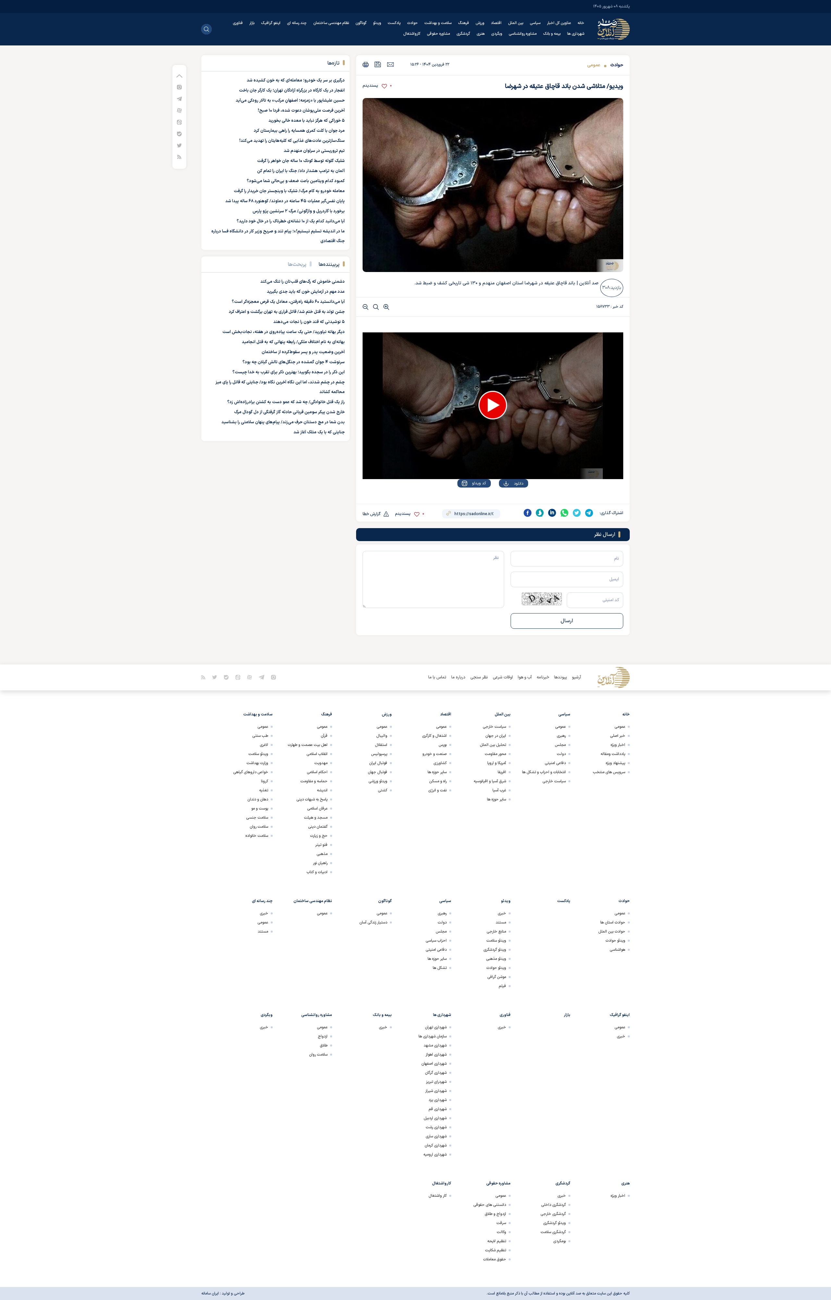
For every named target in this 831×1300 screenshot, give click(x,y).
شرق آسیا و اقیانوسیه (490, 781)
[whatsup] (564, 513)
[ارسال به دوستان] (390, 64)
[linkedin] (552, 513)
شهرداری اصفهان (434, 1064)
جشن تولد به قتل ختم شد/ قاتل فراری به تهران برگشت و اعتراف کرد (287, 312)
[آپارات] (179, 110)
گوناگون (360, 23)
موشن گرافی (496, 977)
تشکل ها (440, 968)
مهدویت (321, 763)
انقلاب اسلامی (317, 754)
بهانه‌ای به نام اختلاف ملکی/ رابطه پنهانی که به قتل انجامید (293, 342)
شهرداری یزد (437, 1100)
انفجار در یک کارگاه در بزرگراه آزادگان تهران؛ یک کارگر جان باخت (292, 90)
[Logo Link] (613, 29)
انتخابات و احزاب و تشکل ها (544, 772)
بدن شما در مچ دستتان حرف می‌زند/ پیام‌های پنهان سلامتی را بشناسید (283, 422)
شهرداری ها (575, 34)
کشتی (382, 790)
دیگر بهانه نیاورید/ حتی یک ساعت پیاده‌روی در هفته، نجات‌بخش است (283, 332)
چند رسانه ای (297, 23)
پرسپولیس (379, 754)
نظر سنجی (479, 677)
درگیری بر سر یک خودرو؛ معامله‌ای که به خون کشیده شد (296, 80)
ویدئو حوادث (615, 941)
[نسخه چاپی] (366, 64)
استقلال (381, 745)
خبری (502, 913)
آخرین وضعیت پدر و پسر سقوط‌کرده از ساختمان (303, 352)
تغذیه (263, 790)
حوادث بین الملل (611, 932)
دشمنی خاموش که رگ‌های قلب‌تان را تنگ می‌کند (302, 282)
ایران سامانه (210, 1293)
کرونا (264, 781)
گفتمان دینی (318, 827)
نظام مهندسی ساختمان (331, 23)
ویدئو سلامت (258, 754)
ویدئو (377, 23)
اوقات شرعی (503, 677)
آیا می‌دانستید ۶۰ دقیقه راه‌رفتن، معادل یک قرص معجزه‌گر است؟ (288, 302)
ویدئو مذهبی (496, 959)
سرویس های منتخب (609, 772)
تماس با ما (437, 677)
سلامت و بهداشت (438, 23)
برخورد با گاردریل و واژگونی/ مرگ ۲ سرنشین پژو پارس (299, 211)
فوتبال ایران (378, 763)
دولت (561, 754)
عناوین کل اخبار (559, 23)
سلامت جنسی (257, 818)
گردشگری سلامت (553, 1232)
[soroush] (540, 513)
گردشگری (463, 34)
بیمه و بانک (552, 34)
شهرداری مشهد (435, 1045)
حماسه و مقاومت (314, 781)
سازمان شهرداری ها (432, 1036)
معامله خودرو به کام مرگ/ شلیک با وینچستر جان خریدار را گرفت (289, 191)
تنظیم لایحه (496, 1241)
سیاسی (535, 23)
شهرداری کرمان (436, 1145)
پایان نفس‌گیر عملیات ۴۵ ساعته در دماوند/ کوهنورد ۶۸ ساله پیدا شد (285, 201)
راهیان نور (320, 863)
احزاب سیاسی (436, 941)
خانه (580, 23)
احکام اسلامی (317, 772)
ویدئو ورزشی (377, 781)
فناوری (238, 23)
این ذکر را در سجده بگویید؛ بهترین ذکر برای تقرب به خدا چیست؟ (288, 372)
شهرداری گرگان (436, 1073)
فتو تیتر (321, 845)
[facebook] (527, 513)
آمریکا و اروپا (496, 763)
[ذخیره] (378, 64)
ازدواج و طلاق (495, 1214)
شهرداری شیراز (436, 1091)
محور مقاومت (495, 754)
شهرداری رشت (436, 1127)
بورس (443, 745)
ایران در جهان (495, 736)
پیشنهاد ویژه (615, 763)
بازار (251, 23)
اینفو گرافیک (270, 23)
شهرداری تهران (436, 1027)
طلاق (324, 1045)
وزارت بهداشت (257, 763)
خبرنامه (543, 677)
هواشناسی (617, 950)
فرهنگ (463, 23)
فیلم (502, 986)
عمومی (593, 65)
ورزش (480, 23)
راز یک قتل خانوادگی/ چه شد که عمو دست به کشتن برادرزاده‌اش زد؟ (286, 402)
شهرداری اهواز (436, 1055)
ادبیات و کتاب (317, 872)
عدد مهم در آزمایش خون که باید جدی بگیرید (306, 292)
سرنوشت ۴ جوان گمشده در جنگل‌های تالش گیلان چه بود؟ (293, 362)
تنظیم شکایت (495, 1250)
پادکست (394, 23)
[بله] (179, 133)
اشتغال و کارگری (434, 736)
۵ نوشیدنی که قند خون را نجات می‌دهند (309, 322)
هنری (481, 34)
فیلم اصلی (505, 502)
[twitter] (577, 513)
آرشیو (576, 677)
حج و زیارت (319, 836)
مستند (501, 922)
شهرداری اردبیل (435, 1118)
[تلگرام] (179, 98)
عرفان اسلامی (317, 808)
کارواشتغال (411, 34)
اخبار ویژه (618, 745)
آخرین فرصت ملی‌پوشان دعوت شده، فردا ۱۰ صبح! (301, 110)
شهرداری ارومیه (435, 1155)
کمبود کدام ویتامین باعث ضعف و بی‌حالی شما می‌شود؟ (296, 181)
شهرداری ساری (436, 1136)
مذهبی (322, 854)
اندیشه (322, 790)
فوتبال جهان (377, 772)
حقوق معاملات (494, 1259)
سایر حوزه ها (496, 799)
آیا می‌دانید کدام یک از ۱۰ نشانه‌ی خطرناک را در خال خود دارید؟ (291, 221)
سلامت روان (259, 827)
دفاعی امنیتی (555, 763)
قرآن (324, 736)
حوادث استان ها (612, 922)
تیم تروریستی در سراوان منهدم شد (314, 151)
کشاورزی (440, 763)
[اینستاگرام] (179, 86)
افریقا (502, 772)
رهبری (561, 736)
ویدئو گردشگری (494, 950)
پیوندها (560, 677)
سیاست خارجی (554, 781)
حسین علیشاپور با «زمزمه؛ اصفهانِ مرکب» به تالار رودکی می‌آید (290, 100)
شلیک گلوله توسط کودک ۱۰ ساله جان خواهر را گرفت (301, 161)
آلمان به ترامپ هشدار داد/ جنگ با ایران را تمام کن (301, 171)
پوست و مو (259, 808)
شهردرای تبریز (436, 1082)
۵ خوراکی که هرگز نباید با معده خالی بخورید (306, 121)
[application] (493, 405)
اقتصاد (496, 23)
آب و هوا (525, 677)
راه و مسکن (438, 781)
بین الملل (515, 23)
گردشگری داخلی (553, 1205)
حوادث (412, 23)
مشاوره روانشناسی (523, 34)
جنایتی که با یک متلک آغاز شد (319, 432)
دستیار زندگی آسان (373, 922)
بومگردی (559, 1241)
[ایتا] (179, 121)
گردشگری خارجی (553, 1214)
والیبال (381, 736)
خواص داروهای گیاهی (250, 772)
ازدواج (323, 1036)
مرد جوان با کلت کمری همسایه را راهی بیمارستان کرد (299, 131)
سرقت (501, 1223)
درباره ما (458, 677)
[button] (492, 405)
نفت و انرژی (437, 790)
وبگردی (496, 34)
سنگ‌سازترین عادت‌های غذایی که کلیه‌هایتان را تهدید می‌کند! (292, 141)
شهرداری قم (437, 1109)
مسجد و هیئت (316, 818)
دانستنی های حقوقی (489, 1205)
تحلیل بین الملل (493, 745)
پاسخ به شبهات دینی (312, 799)
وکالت (501, 1232)
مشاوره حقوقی (438, 34)
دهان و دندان (257, 799)
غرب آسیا (499, 790)
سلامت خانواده (256, 836)
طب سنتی (260, 736)
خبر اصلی (617, 736)
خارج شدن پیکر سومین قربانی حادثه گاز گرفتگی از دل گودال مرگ (289, 412)
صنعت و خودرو (434, 754)
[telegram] (589, 513)
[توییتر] (179, 145)
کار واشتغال (437, 1196)
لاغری (264, 745)
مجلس (560, 745)
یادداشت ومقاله (613, 754)
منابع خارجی (496, 932)
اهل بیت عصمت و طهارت (308, 745)
